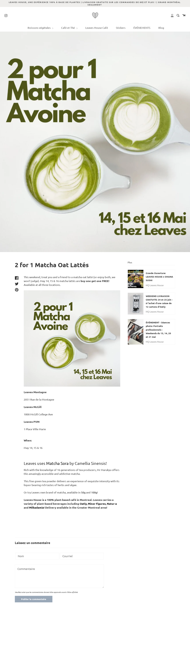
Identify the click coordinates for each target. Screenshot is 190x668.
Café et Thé (68, 27)
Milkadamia (36, 507)
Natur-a (112, 503)
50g (83, 492)
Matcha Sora (57, 463)
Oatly (83, 503)
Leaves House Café (96, 27)
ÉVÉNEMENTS (141, 27)
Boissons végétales (39, 27)
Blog (161, 27)
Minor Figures (97, 503)
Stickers (120, 27)
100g (94, 492)
